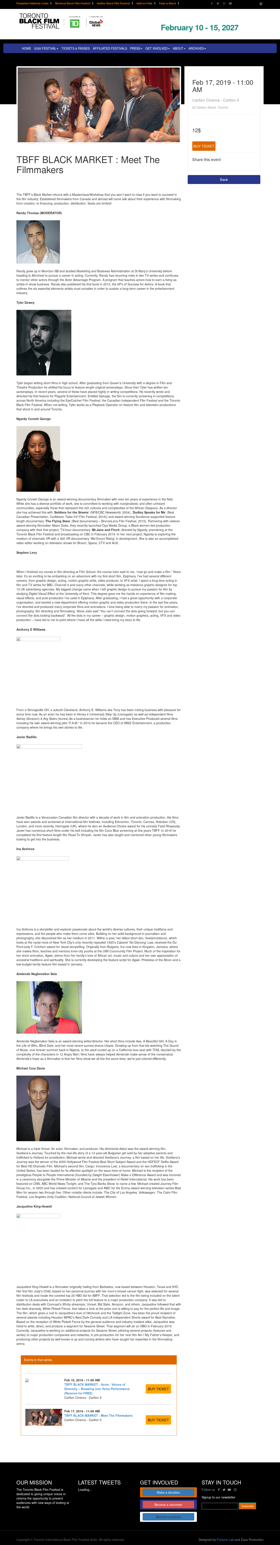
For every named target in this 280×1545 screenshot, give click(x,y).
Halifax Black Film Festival (113, 3)
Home (26, 48)
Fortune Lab (225, 1539)
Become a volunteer (168, 1504)
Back (224, 179)
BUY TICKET (203, 146)
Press (135, 48)
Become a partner (168, 1517)
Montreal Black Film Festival (72, 3)
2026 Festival (45, 48)
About (178, 48)
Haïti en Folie (144, 3)
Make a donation (168, 1492)
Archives (196, 48)
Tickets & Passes (75, 48)
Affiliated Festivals (110, 48)
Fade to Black (167, 3)
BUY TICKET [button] (158, 1388)
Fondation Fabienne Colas (32, 3)
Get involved (156, 48)
